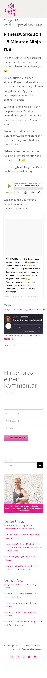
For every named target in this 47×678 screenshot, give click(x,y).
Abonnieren (29, 331)
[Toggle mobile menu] (41, 9)
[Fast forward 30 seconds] (24, 327)
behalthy (39, 309)
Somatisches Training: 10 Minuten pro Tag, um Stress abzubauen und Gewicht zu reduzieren (23, 547)
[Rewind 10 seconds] (15, 327)
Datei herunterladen (13, 335)
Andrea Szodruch (31, 296)
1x (20, 327)
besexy (23, 309)
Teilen (39, 331)
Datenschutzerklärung (32, 649)
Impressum (12, 649)
